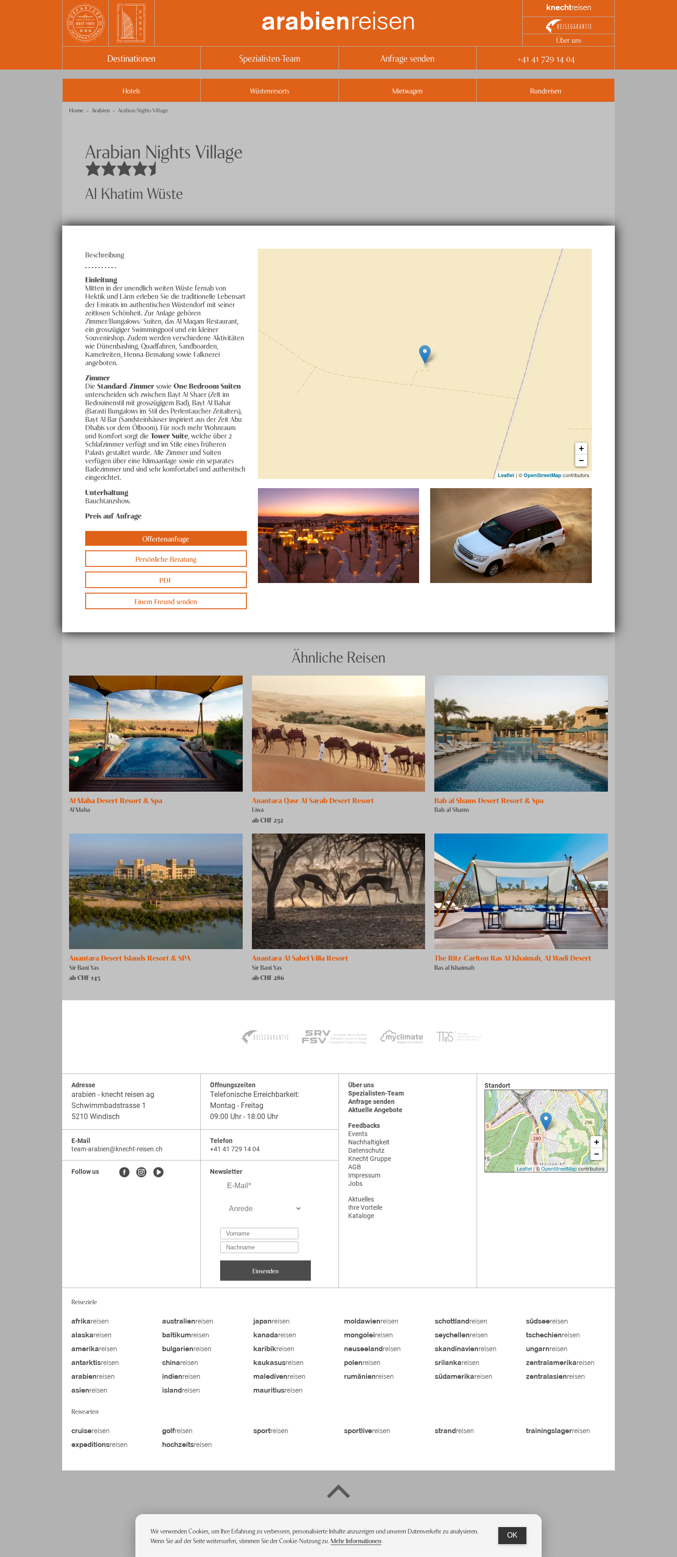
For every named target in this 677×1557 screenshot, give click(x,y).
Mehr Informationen (356, 1540)
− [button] (581, 460)
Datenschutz (366, 1150)
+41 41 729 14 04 (546, 58)
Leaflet (506, 475)
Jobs (355, 1183)
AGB (354, 1167)
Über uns (568, 40)
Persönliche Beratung (165, 559)
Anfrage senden (407, 58)
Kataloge (361, 1215)
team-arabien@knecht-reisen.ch (117, 1149)
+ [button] (581, 448)
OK (512, 1535)
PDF (165, 580)
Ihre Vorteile (365, 1207)
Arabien (101, 110)
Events (358, 1133)
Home (76, 110)
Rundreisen (545, 90)
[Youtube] (158, 1172)
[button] (338, 535)
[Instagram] (141, 1172)
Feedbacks (364, 1125)
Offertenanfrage (165, 538)
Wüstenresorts (269, 90)
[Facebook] (124, 1172)
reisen (338, 23)
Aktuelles (361, 1199)
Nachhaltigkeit (369, 1142)
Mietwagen (407, 90)
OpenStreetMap (542, 475)
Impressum (364, 1175)
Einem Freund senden (165, 601)
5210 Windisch (95, 1116)
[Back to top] (338, 1493)
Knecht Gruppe (369, 1158)
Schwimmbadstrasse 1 (108, 1105)
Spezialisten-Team (269, 58)
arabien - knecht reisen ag (112, 1094)
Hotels (131, 90)
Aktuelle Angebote (375, 1110)
